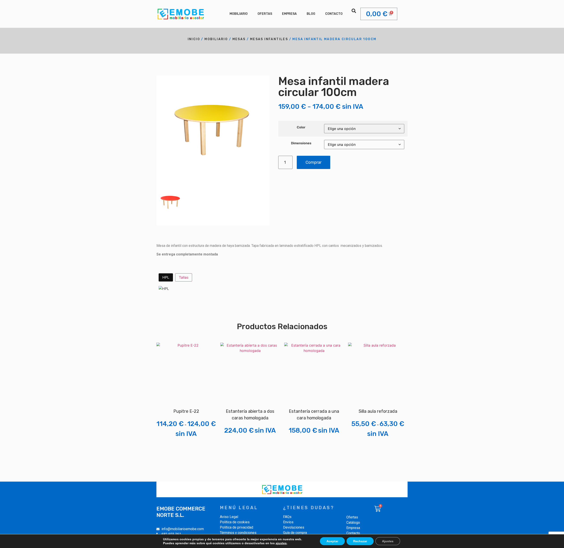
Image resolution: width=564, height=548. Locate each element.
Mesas (239, 39)
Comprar (313, 162)
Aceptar (332, 541)
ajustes (281, 543)
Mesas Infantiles (269, 39)
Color (301, 127)
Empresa (289, 14)
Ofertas (265, 14)
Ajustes (387, 541)
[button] (354, 11)
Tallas (183, 277)
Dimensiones (301, 143)
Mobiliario (239, 14)
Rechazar (360, 541)
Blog (311, 14)
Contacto (334, 14)
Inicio (194, 39)
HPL (165, 277)
